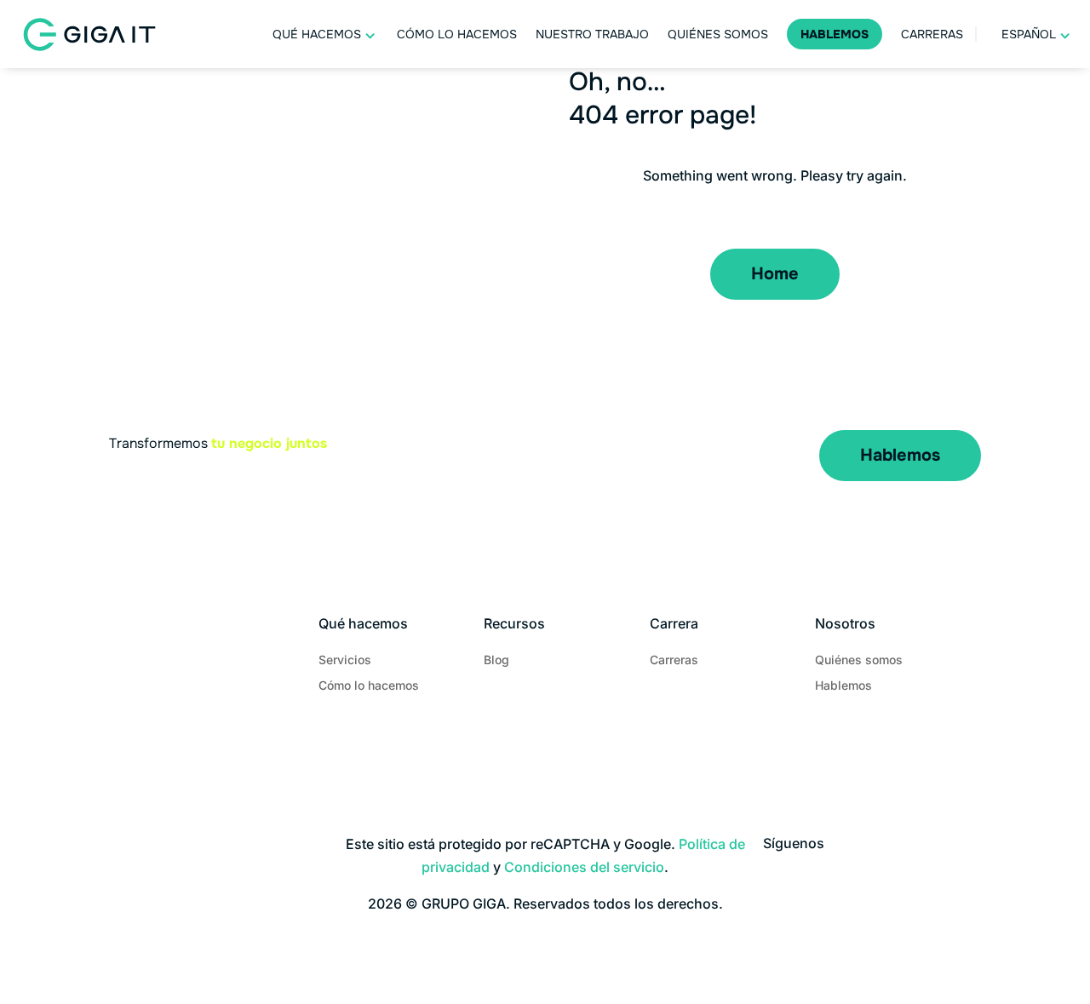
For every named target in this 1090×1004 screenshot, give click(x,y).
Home (775, 273)
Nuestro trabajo (592, 34)
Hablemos (834, 34)
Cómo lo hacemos (457, 34)
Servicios (344, 660)
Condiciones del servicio (584, 866)
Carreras (932, 34)
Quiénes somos (718, 34)
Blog (496, 660)
